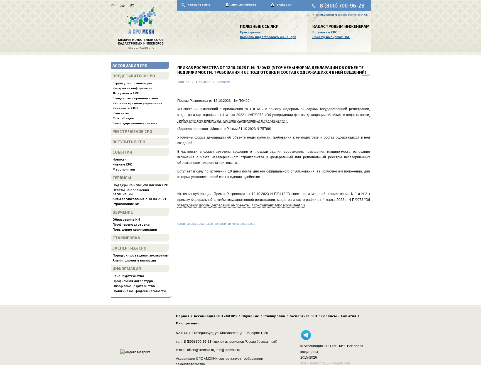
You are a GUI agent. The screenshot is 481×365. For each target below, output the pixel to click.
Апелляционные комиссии (134, 260)
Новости (119, 159)
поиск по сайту (198, 4)
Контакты (120, 113)
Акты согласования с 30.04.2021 (139, 199)
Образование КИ (126, 219)
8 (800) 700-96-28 (342, 5)
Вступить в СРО (325, 32)
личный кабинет (243, 4)
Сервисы (121, 177)
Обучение (122, 212)
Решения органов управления (137, 103)
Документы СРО (125, 93)
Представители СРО (133, 75)
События (122, 152)
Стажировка (126, 237)
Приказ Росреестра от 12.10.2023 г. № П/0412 (214, 101)
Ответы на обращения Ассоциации (130, 192)
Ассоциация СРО (130, 65)
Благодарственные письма (134, 123)
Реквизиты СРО (125, 108)
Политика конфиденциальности (139, 291)
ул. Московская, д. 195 (232, 333)
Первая (183, 316)
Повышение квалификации (134, 229)
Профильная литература (132, 281)
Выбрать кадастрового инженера (268, 37)
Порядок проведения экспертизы (140, 255)
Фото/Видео (123, 118)
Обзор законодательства (133, 286)
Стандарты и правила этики (135, 98)
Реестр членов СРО (132, 131)
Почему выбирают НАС (331, 37)
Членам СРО (122, 164)
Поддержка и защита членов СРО (140, 185)
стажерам (284, 4)
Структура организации (132, 83)
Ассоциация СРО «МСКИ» (215, 316)
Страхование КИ (125, 204)
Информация (126, 268)
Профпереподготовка (130, 224)
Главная (183, 82)
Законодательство (128, 276)
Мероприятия (123, 169)
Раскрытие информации (132, 88)
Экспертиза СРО (129, 248)
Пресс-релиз (250, 32)
